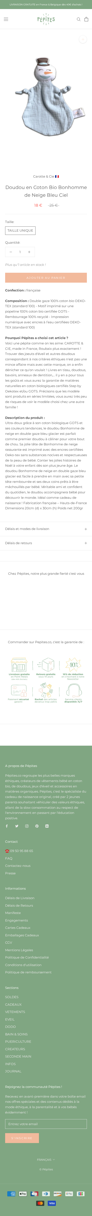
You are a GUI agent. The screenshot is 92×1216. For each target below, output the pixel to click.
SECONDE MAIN (18, 1056)
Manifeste (13, 913)
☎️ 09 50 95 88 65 (19, 851)
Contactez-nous (17, 866)
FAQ (8, 858)
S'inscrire (22, 1138)
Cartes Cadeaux (17, 928)
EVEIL (10, 1019)
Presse (10, 873)
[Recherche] (79, 19)
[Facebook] (6, 826)
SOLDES (11, 997)
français (44, 1159)
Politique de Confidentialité (27, 957)
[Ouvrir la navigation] (6, 19)
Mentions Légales (19, 950)
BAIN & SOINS (16, 1034)
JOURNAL (13, 1071)
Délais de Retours (19, 905)
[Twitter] (16, 826)
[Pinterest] (37, 826)
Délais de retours (18, 543)
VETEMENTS (15, 1012)
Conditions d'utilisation (23, 965)
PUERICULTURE (18, 1041)
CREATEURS (15, 1049)
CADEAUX (13, 1004)
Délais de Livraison (19, 898)
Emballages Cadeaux (22, 935)
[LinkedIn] (47, 826)
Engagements (16, 920)
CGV (8, 942)
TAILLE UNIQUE (20, 230)
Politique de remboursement (28, 972)
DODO (10, 1027)
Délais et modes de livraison (27, 529)
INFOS (10, 1064)
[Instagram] (26, 826)
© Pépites (46, 1169)
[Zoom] (83, 39)
